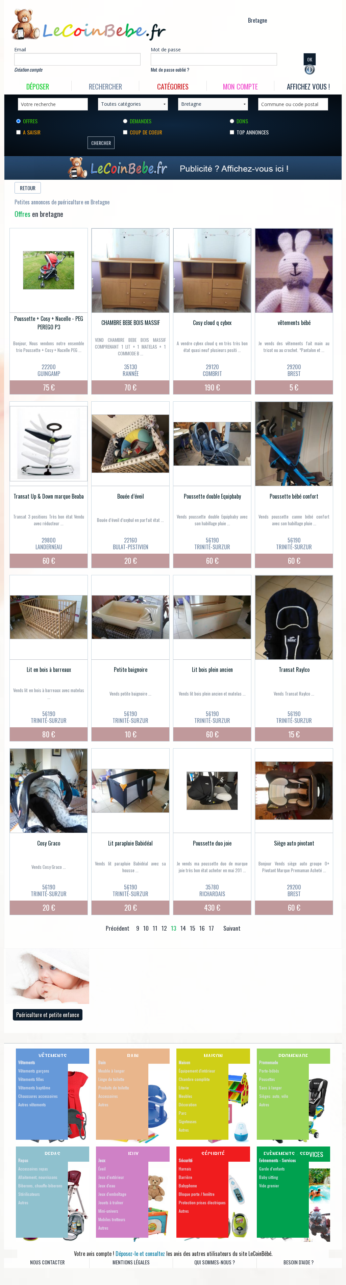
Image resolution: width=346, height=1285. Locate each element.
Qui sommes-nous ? (214, 1262)
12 (164, 928)
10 (146, 928)
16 (202, 928)
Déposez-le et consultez (140, 1254)
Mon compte (240, 86)
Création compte (28, 69)
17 (211, 928)
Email (20, 49)
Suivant (232, 928)
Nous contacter (47, 1262)
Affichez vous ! (308, 86)
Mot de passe (166, 49)
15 (192, 928)
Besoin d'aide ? (298, 1262)
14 (183, 928)
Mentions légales (131, 1262)
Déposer (37, 86)
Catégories (173, 86)
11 (155, 928)
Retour (27, 188)
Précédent (117, 928)
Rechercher (105, 86)
